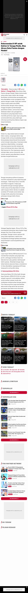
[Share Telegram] (25, 85)
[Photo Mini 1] (3, 80)
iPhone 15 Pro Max (12, 207)
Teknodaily (4, 89)
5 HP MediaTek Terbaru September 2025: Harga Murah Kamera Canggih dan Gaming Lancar (15, 249)
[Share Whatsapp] (21, 85)
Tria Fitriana (6, 54)
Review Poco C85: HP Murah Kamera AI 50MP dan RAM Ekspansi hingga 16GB (16, 202)
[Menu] (27, 34)
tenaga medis (14, 369)
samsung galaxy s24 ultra (19, 371)
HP (20, 89)
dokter (7, 369)
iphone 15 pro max (7, 371)
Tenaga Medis (11, 91)
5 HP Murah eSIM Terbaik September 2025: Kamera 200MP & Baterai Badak (15, 128)
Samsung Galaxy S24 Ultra (10, 271)
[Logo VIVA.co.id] (5, 34)
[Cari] (24, 34)
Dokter (3, 91)
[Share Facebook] (15, 85)
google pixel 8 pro (7, 373)
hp (3, 369)
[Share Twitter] (18, 85)
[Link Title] (4, 402)
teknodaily (22, 369)
